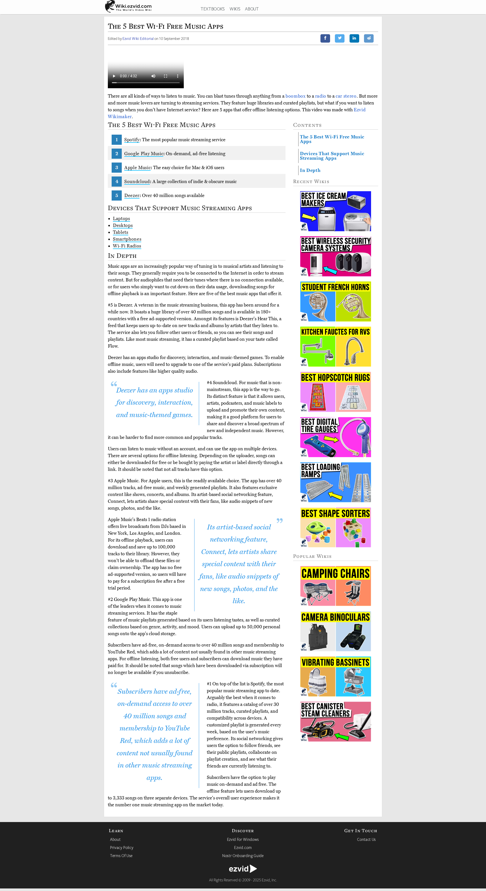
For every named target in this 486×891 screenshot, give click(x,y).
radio (320, 96)
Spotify (131, 139)
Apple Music (137, 167)
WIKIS (235, 8)
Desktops (123, 225)
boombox (296, 96)
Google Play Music (143, 153)
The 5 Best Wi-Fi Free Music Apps (332, 139)
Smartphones (127, 239)
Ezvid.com (243, 847)
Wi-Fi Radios (127, 246)
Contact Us (366, 839)
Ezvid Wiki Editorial (138, 38)
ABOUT (252, 8)
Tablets (120, 232)
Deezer (131, 195)
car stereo (346, 96)
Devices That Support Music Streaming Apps (332, 156)
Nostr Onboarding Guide (243, 855)
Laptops (121, 218)
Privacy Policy (121, 847)
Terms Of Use (121, 855)
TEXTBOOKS (213, 8)
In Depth (310, 170)
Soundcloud (137, 181)
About (115, 839)
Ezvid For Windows (243, 839)
